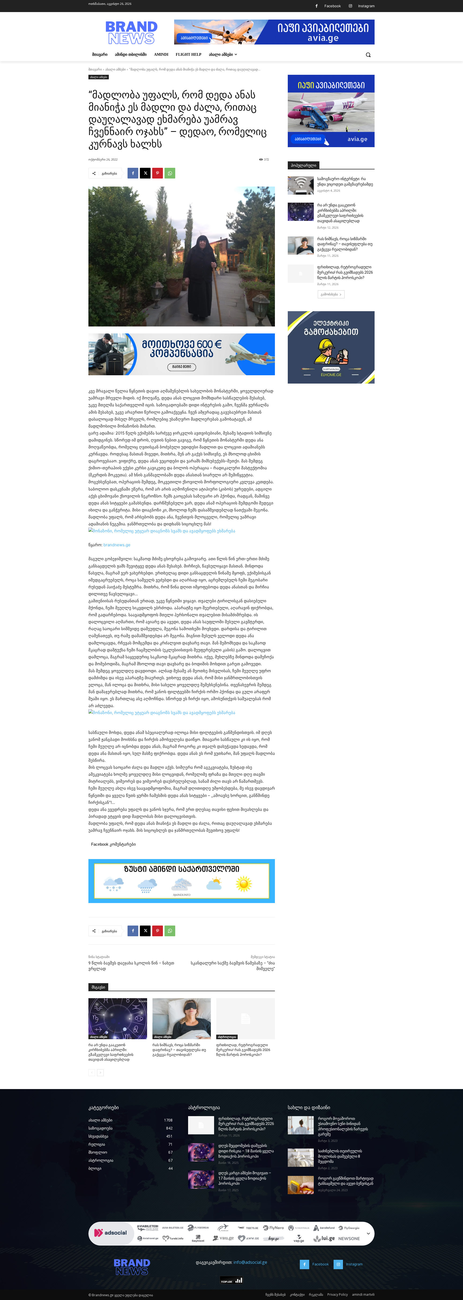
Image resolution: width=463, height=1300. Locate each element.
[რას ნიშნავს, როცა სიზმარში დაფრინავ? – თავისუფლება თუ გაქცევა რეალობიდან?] (181, 1018)
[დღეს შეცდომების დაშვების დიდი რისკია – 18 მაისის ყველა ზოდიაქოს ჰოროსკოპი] (201, 1152)
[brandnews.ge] (131, 32)
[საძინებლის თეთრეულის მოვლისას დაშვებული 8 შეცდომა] (301, 1158)
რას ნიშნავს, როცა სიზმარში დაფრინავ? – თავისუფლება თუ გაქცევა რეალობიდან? (179, 1050)
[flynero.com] (273, 1228)
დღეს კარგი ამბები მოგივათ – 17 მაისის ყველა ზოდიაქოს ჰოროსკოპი (244, 1178)
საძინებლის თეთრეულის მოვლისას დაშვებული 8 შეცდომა (340, 1156)
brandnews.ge (116, 544)
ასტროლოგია (227, 1037)
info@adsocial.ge (250, 1262)
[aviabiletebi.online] (147, 1228)
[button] (368, 54)
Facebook (332, 6)
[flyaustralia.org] (298, 1228)
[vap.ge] (298, 1239)
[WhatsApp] (170, 173)
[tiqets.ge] (248, 1228)
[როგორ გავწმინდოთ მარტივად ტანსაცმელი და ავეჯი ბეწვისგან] (301, 1185)
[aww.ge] (248, 1239)
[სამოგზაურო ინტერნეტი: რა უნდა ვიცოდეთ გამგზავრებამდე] (301, 185)
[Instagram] (350, 6)
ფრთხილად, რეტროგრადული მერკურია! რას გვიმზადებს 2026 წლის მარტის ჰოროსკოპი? (243, 1050)
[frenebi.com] (223, 1228)
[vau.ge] (223, 1239)
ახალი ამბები (115, 69)
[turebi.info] (173, 1239)
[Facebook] (316, 6)
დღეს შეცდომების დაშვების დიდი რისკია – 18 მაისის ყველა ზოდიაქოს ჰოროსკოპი (246, 1150)
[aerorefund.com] (324, 1228)
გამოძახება (329, 294)
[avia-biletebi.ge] (173, 1228)
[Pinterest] (157, 173)
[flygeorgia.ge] (198, 1228)
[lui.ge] (324, 1239)
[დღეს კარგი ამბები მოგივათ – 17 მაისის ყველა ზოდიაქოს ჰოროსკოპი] (201, 1180)
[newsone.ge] (349, 1239)
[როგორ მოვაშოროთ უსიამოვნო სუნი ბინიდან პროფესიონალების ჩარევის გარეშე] (301, 1125)
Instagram (366, 6)
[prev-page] (91, 1072)
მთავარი (95, 69)
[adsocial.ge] (111, 1242)
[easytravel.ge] (198, 1239)
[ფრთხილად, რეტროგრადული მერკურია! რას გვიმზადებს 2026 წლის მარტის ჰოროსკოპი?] (245, 1018)
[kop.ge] (273, 1239)
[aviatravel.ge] (147, 1239)
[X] (145, 173)
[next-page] (100, 1072)
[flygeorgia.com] (349, 1228)
